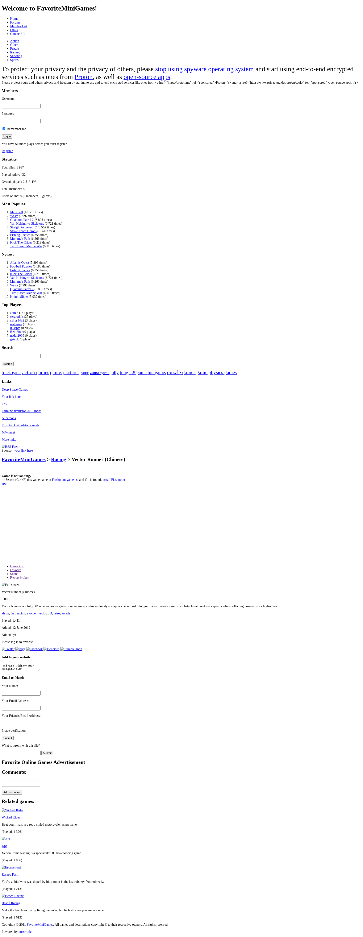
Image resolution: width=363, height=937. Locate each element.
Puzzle (14, 48)
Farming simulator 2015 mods (21, 411)
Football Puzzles (21, 266)
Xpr (4, 846)
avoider (32, 613)
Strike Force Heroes (23, 231)
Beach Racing (11, 903)
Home (14, 18)
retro (57, 613)
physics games (222, 372)
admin (14, 313)
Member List (18, 26)
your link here (23, 450)
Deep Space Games (15, 389)
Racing (15, 52)
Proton (84, 76)
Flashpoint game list (65, 479)
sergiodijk (16, 316)
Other (14, 44)
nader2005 (17, 335)
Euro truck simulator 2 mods (20, 425)
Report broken (19, 577)
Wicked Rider (11, 817)
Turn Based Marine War (26, 246)
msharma (16, 324)
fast (13, 613)
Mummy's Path (20, 238)
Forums (15, 22)
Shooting (16, 56)
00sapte (15, 328)
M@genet (8, 432)
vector (42, 613)
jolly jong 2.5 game (128, 372)
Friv (4, 404)
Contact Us (17, 34)
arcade (66, 613)
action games (35, 372)
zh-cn (5, 613)
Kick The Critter (21, 242)
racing (21, 613)
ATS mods (9, 418)
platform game (76, 372)
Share (14, 574)
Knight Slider (19, 296)
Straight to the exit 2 (23, 227)
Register (7, 151)
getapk (14, 339)
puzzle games (181, 372)
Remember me (16, 129)
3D (50, 613)
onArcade (25, 931)
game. (56, 372)
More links (9, 439)
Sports (14, 60)
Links (14, 30)
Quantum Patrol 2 (22, 219)
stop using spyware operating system (204, 69)
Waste (14, 216)
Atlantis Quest (19, 262)
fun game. (156, 372)
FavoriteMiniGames (24, 459)
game (202, 372)
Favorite (15, 570)
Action (14, 41)
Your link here (11, 396)
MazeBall (16, 212)
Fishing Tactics (20, 235)
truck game (11, 372)
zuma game (99, 372)
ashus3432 (17, 320)
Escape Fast (9, 874)
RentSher (16, 331)
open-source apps (147, 76)
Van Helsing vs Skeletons (27, 223)
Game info (17, 566)
